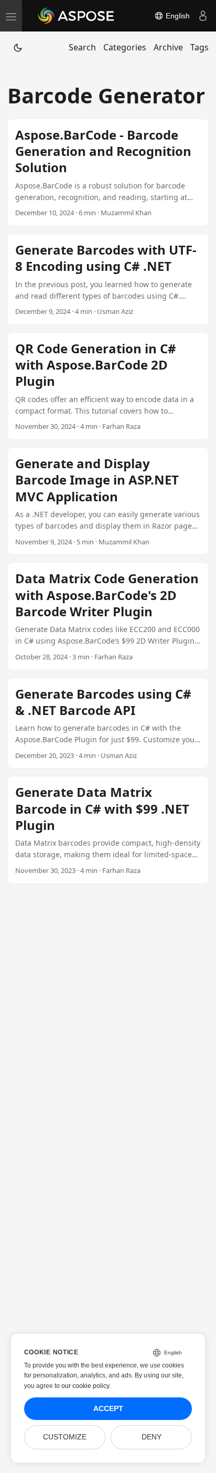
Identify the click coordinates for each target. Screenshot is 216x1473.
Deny (151, 1437)
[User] (202, 15)
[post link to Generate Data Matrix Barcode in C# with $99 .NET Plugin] (108, 829)
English (177, 16)
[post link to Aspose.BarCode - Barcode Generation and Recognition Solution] (108, 172)
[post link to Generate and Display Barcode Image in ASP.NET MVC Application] (108, 501)
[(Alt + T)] (18, 47)
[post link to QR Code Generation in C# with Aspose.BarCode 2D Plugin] (108, 386)
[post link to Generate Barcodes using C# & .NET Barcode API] (108, 723)
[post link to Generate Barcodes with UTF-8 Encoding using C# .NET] (108, 279)
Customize (65, 1437)
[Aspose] (76, 15)
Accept (108, 1409)
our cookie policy (85, 1386)
